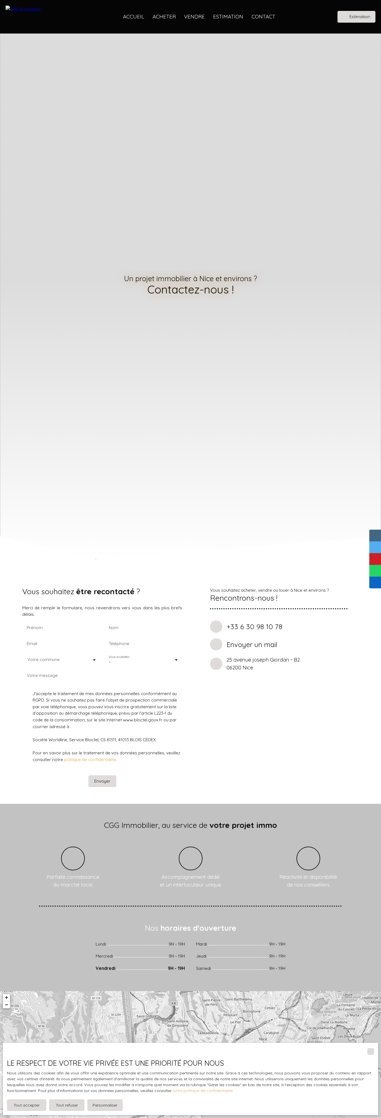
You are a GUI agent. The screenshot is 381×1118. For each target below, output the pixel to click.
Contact (263, 16)
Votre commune (43, 659)
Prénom (35, 627)
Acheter (164, 16)
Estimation (228, 16)
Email (32, 643)
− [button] (6, 1005)
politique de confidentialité (90, 759)
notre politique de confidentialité (203, 1090)
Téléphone (119, 643)
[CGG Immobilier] (42, 17)
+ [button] (6, 997)
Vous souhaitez (118, 657)
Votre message (42, 675)
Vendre (194, 16)
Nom (113, 627)
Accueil (133, 16)
